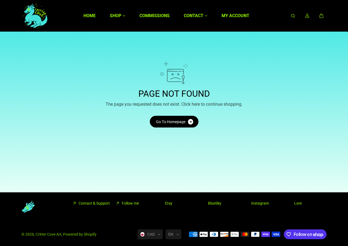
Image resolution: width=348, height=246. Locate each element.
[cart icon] (321, 16)
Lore (298, 203)
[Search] (293, 16)
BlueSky (214, 203)
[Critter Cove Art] (35, 16)
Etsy (168, 203)
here (196, 104)
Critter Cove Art (48, 234)
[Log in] (307, 16)
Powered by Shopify (80, 234)
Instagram (260, 203)
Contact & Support (94, 203)
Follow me (130, 203)
